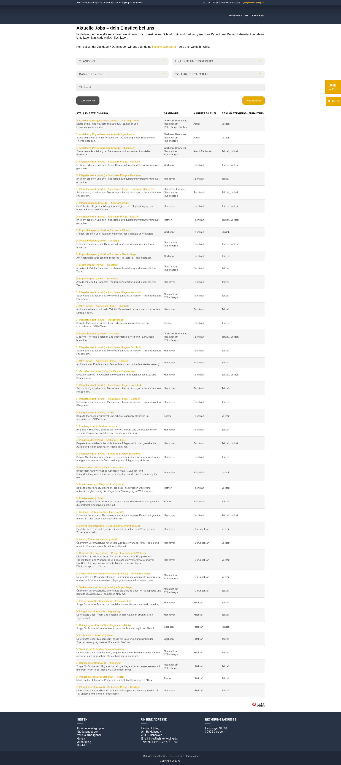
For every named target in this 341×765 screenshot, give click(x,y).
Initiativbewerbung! (164, 46)
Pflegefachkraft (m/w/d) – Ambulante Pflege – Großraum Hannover (116, 189)
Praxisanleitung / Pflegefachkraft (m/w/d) (102, 484)
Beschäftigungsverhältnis (243, 113)
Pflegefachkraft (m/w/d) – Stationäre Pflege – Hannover (110, 175)
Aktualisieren (253, 100)
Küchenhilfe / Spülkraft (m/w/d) (96, 635)
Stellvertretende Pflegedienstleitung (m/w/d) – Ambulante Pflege (115, 573)
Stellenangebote (87, 731)
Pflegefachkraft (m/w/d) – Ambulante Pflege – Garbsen (109, 398)
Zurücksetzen (88, 100)
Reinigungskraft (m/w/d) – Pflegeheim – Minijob (105, 625)
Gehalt (81, 738)
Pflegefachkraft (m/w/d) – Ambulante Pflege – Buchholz (110, 347)
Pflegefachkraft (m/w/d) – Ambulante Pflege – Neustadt (110, 292)
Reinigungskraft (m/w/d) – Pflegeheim (100, 662)
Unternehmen (238, 15)
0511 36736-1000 (210, 3)
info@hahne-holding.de (230, 3)
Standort (171, 113)
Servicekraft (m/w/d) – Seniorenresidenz (101, 649)
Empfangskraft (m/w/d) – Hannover (98, 426)
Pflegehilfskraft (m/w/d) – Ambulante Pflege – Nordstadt (110, 687)
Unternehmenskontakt (155, 756)
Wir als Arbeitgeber (89, 735)
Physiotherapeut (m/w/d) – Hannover (99, 333)
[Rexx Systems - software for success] (258, 704)
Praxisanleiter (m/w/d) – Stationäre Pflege (102, 439)
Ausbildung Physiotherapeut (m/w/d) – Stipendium (107, 147)
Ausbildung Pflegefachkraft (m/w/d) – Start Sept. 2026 (109, 120)
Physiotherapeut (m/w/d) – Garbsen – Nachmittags (107, 254)
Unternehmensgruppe (90, 728)
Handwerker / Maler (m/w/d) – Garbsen (101, 467)
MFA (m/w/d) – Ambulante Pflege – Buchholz (104, 305)
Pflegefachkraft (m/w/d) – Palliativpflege (101, 319)
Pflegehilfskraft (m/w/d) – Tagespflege (100, 611)
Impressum (192, 756)
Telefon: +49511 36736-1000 (159, 742)
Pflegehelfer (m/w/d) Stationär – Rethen (101, 676)
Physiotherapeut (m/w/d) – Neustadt (99, 240)
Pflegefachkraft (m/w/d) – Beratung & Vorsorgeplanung (109, 453)
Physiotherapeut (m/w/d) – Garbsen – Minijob (104, 230)
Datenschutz (177, 756)
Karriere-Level (205, 113)
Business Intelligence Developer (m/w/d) (101, 512)
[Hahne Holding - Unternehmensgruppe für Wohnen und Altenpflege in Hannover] (170, 14)
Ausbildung (84, 742)
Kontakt (82, 745)
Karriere (258, 15)
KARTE (335, 101)
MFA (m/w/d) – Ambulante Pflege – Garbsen (103, 360)
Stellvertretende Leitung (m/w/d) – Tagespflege (105, 587)
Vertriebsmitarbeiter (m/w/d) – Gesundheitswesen (107, 371)
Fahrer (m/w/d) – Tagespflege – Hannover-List (105, 601)
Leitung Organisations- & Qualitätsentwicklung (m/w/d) (109, 525)
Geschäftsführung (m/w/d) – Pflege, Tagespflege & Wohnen (112, 553)
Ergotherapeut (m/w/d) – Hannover (98, 278)
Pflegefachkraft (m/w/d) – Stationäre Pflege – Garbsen (109, 161)
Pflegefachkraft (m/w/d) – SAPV (96, 412)
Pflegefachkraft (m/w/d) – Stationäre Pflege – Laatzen (109, 216)
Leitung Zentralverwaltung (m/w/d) (98, 539)
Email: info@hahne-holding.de (159, 738)
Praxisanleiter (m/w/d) (91, 498)
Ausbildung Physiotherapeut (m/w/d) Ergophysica (106, 134)
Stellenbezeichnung (92, 113)
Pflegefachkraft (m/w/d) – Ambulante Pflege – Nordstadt (110, 385)
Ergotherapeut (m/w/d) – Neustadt (98, 264)
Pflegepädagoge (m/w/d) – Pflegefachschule (104, 202)
